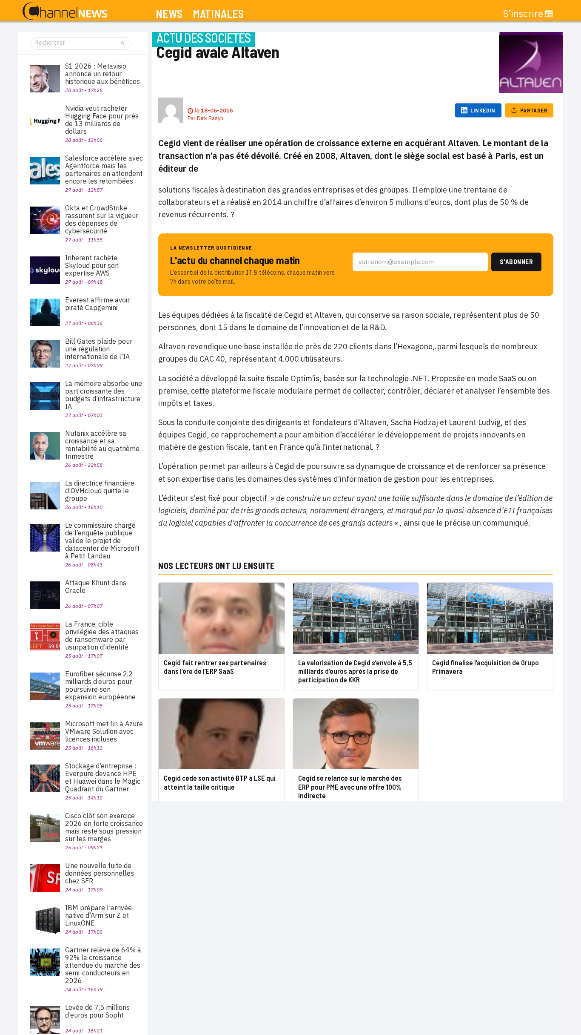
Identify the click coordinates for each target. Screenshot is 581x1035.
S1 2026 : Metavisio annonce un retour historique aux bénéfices (102, 74)
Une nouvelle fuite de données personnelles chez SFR (99, 873)
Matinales (218, 14)
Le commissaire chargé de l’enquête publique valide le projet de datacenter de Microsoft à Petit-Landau (102, 540)
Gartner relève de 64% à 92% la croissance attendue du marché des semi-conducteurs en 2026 (103, 965)
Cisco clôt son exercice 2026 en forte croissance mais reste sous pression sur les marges (104, 827)
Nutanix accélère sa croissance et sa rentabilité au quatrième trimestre (102, 444)
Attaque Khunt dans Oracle (95, 586)
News (169, 14)
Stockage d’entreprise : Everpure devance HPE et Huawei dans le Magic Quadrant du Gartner (102, 777)
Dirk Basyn (210, 118)
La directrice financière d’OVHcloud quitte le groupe (99, 491)
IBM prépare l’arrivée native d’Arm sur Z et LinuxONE (98, 915)
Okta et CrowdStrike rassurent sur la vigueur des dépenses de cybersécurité (101, 219)
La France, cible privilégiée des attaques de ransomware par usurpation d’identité (102, 635)
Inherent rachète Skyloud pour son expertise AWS (92, 265)
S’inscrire (523, 14)
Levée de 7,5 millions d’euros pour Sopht (97, 1011)
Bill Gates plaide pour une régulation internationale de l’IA (98, 349)
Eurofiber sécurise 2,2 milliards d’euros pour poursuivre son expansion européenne (100, 685)
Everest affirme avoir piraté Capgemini (97, 304)
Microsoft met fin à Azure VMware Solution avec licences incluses (104, 731)
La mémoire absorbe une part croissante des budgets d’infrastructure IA (103, 395)
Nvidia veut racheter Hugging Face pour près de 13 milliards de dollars (102, 119)
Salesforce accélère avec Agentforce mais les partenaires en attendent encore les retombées (104, 169)
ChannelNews (65, 11)
